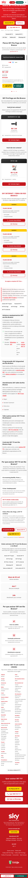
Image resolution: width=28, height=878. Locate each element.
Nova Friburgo (18, 704)
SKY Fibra (5, 37)
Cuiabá (2, 721)
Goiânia (3, 712)
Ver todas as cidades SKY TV (14, 770)
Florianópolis (18, 727)
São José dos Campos (19, 758)
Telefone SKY (13, 37)
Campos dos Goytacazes (20, 699)
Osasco (16, 748)
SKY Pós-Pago (5, 306)
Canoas (16, 684)
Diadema (17, 742)
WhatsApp (20, 2)
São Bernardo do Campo (20, 755)
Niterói (16, 702)
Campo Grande (4, 725)
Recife (2, 765)
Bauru (16, 737)
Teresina (17, 676)
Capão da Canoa (18, 686)
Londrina (3, 747)
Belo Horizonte (4, 729)
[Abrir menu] (25, 2)
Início (2, 30)
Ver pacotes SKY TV (8, 529)
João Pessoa (3, 753)
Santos (16, 751)
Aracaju (16, 733)
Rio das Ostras (18, 709)
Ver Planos (20, 23)
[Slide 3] (16, 91)
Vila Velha (3, 703)
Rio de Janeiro (18, 711)
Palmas (16, 764)
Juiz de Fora (3, 734)
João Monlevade (4, 732)
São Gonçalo (17, 713)
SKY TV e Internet (6, 309)
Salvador (3, 690)
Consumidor (15, 855)
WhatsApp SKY (22, 37)
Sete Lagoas (3, 736)
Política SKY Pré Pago (20, 852)
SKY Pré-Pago (14, 306)
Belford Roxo (18, 695)
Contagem (3, 731)
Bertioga (17, 739)
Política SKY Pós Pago (8, 852)
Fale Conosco (23, 855)
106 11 (14, 846)
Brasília (2, 699)
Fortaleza (3, 694)
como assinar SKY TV (23, 344)
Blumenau (17, 725)
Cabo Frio (17, 697)
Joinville (16, 729)
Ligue (13, 2)
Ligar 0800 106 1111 (15, 27)
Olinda (2, 763)
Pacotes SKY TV (9, 34)
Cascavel (3, 743)
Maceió (2, 676)
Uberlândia (3, 738)
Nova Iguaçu (18, 706)
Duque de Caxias (18, 701)
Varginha (3, 739)
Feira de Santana (5, 688)
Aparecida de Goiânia (6, 710)
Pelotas (16, 689)
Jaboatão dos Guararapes (6, 761)
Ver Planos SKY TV (14, 788)
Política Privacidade (6, 855)
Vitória (2, 705)
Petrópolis (17, 708)
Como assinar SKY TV (20, 568)
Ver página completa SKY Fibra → (14, 281)
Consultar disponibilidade (15, 220)
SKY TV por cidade (9, 30)
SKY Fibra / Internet (8, 562)
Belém (2, 757)
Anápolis (3, 709)
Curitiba (3, 745)
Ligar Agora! (14, 831)
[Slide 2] (14, 91)
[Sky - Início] (4, 2)
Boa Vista (17, 721)
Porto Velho (17, 717)
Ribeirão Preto (18, 749)
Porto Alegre (18, 691)
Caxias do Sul (18, 688)
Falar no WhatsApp (15, 799)
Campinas (17, 741)
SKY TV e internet (13, 429)
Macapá (3, 680)
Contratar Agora (15, 140)
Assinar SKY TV (9, 23)
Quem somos (10, 850)
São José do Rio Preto (19, 756)
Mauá (16, 746)
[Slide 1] (12, 91)
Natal (16, 680)
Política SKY (18, 850)
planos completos (11, 374)
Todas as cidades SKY (8, 568)
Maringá (3, 749)
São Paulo (17, 760)
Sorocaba (17, 753)
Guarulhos (17, 744)
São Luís (3, 716)
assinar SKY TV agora (10, 297)
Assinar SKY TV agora (7, 303)
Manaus (3, 684)
